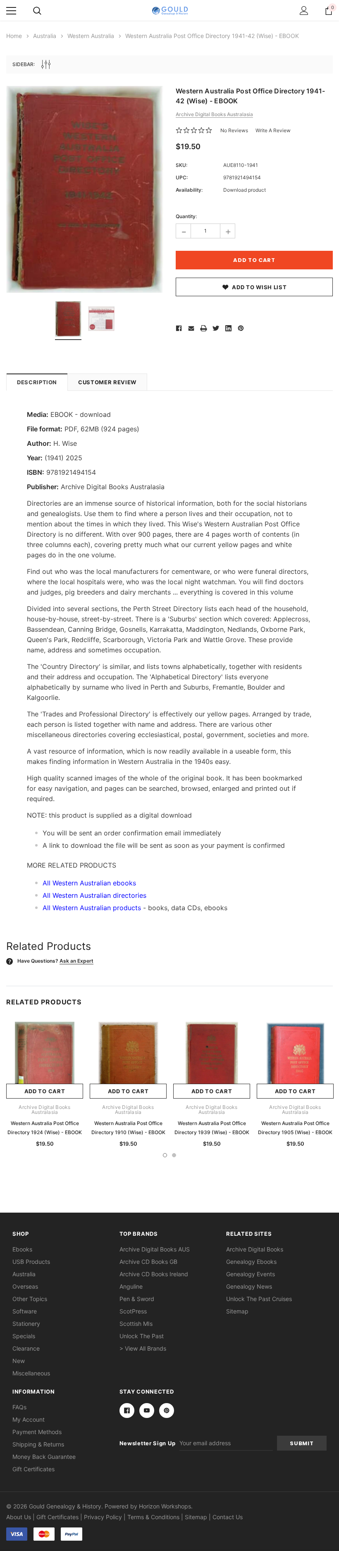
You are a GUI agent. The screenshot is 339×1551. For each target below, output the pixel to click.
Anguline (131, 1286)
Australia (24, 1273)
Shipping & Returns (38, 1444)
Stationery (26, 1323)
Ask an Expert (76, 961)
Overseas (25, 1286)
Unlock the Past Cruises (259, 1298)
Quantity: (186, 216)
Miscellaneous (31, 1373)
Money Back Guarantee (44, 1456)
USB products (31, 1261)
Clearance (26, 1348)
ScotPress (133, 1311)
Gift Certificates (33, 1468)
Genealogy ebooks (251, 1261)
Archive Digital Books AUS (154, 1249)
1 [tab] (165, 1155)
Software (24, 1311)
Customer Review (107, 382)
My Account (28, 1419)
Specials (23, 1335)
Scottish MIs (136, 1323)
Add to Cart (44, 1091)
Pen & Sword (136, 1298)
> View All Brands (142, 1348)
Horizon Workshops (165, 1506)
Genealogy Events (250, 1273)
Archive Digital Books (254, 1249)
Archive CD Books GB (148, 1261)
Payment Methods (37, 1431)
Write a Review (273, 130)
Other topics (29, 1298)
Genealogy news (249, 1286)
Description (37, 382)
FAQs (19, 1407)
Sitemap (237, 1311)
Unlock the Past (141, 1335)
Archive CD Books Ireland (153, 1273)
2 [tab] (174, 1155)
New (18, 1360)
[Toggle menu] (11, 11)
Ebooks (22, 1249)
